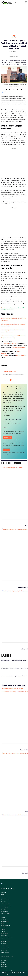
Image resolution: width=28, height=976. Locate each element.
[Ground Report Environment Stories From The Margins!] (6, 3)
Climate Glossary (4, 933)
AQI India (3, 962)
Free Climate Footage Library (7, 937)
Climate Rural (4, 951)
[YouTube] (6, 889)
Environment (3, 943)
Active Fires (3, 964)
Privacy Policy (4, 910)
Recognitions (3, 902)
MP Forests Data (4, 959)
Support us (3, 308)
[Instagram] (4, 889)
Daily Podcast (4, 935)
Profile (14, 37)
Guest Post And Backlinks (6, 906)
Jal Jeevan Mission (5, 968)
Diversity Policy (4, 912)
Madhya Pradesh (4, 945)
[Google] (13, 889)
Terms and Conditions (5, 913)
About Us (3, 894)
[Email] (11, 380)
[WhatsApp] (2, 889)
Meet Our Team (4, 898)
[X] (9, 889)
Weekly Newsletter (5, 922)
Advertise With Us (5, 908)
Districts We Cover (5, 953)
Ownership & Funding (5, 900)
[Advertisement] (14, 20)
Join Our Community (5, 925)
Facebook (13, 344)
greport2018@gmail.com (19, 348)
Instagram (6, 344)
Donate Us (3, 923)
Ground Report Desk (14, 56)
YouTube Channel (20, 356)
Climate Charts (4, 966)
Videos (2, 939)
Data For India (4, 961)
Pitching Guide (4, 927)
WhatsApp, (5, 356)
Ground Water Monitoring (6, 970)
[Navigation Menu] (26, 3)
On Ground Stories (5, 947)
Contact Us (3, 896)
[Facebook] (11, 889)
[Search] (15, 2)
